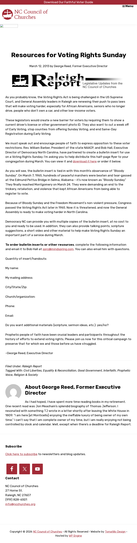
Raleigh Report (32, 366)
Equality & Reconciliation (59, 370)
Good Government (90, 370)
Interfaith (109, 370)
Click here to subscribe (21, 454)
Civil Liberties (33, 370)
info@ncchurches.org (20, 504)
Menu (129, 6)
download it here (85, 161)
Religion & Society (26, 374)
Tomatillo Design (115, 531)
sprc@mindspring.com (58, 249)
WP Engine (75, 535)
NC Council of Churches (31, 14)
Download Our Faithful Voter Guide (68, 2)
